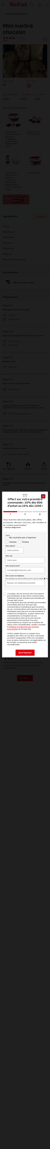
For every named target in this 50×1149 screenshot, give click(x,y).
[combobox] (14, 550)
